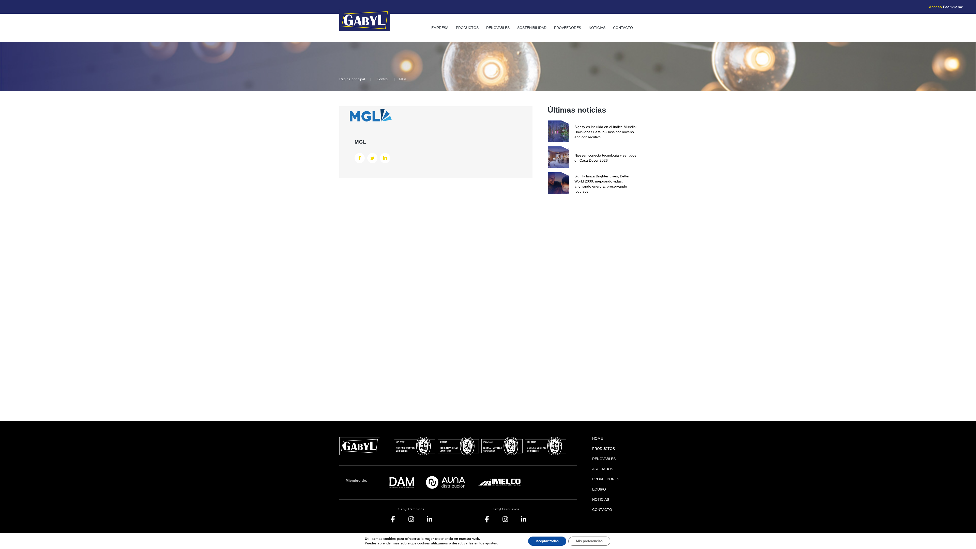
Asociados (602, 469)
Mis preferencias (589, 541)
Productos (467, 28)
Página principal (352, 79)
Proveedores (567, 28)
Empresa (439, 28)
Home (597, 438)
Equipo (599, 489)
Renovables (498, 28)
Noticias (597, 28)
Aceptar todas (547, 541)
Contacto (623, 28)
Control (382, 79)
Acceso (946, 7)
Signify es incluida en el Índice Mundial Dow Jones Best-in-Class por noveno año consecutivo (605, 132)
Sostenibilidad (531, 28)
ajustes (491, 543)
